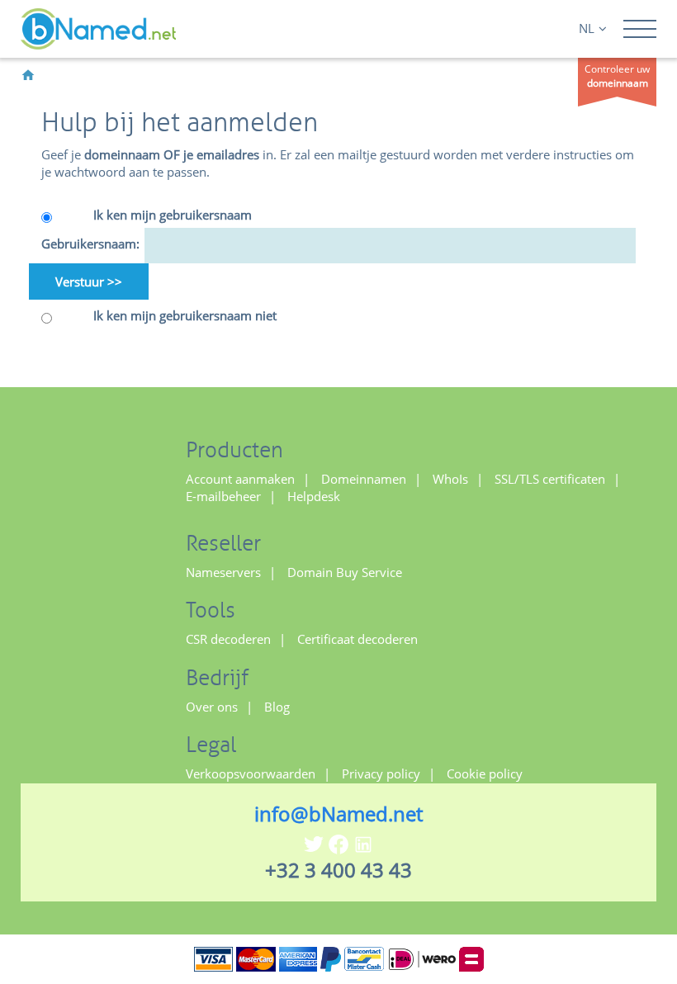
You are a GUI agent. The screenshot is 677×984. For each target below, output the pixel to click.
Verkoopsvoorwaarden (250, 773)
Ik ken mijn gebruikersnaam (172, 214)
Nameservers (223, 572)
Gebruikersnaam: (86, 243)
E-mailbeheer (223, 496)
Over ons (212, 706)
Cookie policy (485, 773)
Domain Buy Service (344, 572)
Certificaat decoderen (357, 639)
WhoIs (450, 479)
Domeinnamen (363, 479)
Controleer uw (617, 76)
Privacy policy (381, 773)
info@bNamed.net (338, 813)
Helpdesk (313, 496)
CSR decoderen (228, 639)
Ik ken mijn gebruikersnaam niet (185, 315)
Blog (277, 706)
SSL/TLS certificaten (550, 479)
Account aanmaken (240, 479)
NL (586, 28)
